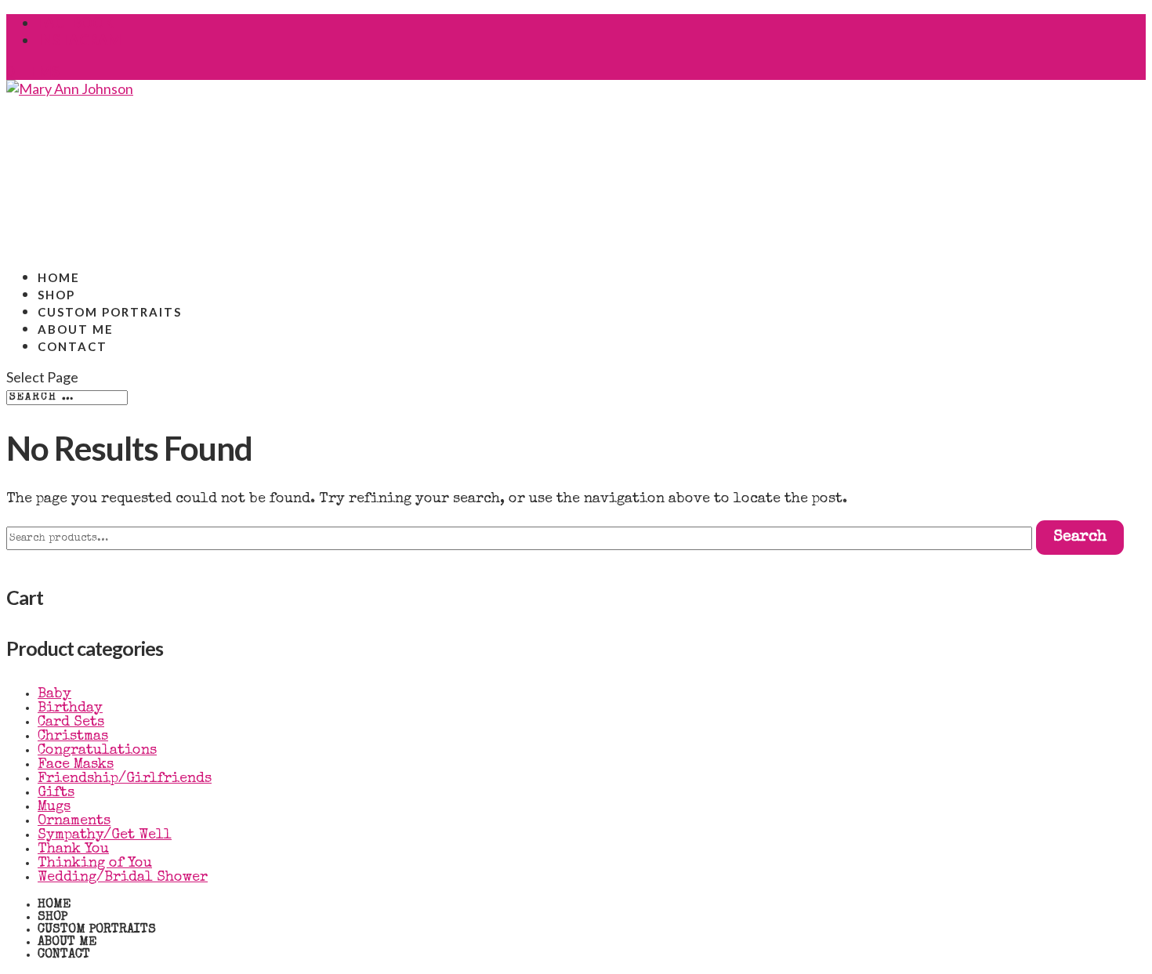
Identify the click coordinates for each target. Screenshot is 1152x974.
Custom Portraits (97, 930)
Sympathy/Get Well (105, 835)
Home (54, 905)
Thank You (73, 849)
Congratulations (97, 751)
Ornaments (74, 821)
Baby (54, 694)
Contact (72, 346)
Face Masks (76, 765)
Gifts (56, 793)
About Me (67, 942)
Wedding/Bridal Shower (123, 878)
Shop (52, 917)
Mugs (54, 807)
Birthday (70, 708)
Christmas (73, 737)
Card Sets (71, 722)
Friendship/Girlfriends (125, 779)
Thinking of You (95, 863)
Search (1080, 537)
